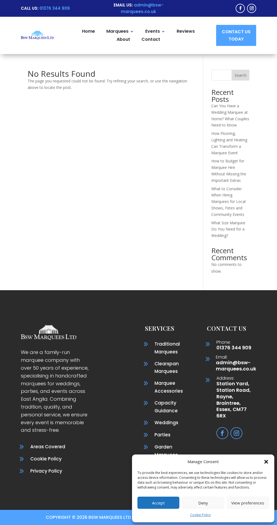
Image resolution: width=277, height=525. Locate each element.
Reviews (186, 31)
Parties (162, 435)
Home (88, 31)
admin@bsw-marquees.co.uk (236, 365)
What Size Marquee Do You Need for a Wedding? (228, 229)
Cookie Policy (200, 515)
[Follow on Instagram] (251, 8)
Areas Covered (47, 446)
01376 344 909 (233, 347)
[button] (266, 461)
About (123, 40)
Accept (158, 503)
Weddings (166, 422)
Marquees (117, 31)
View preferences (247, 503)
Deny (203, 503)
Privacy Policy (46, 471)
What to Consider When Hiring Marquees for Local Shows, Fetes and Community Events (228, 201)
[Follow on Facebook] (240, 8)
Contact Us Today (236, 35)
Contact (150, 40)
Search (240, 75)
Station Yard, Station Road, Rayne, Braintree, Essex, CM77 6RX (233, 399)
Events (152, 31)
